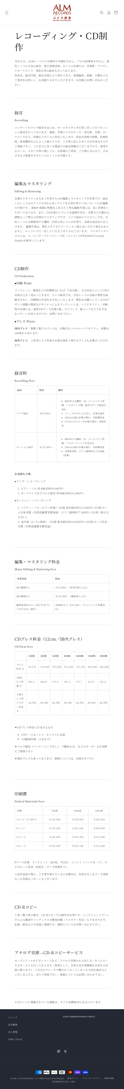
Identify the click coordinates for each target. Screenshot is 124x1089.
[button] (6, 12)
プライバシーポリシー (91, 1078)
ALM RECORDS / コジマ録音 (31, 1078)
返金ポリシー (73, 1078)
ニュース (12, 1017)
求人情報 (12, 1032)
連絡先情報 (109, 1078)
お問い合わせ (15, 1039)
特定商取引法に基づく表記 (63, 1081)
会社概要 (12, 1024)
